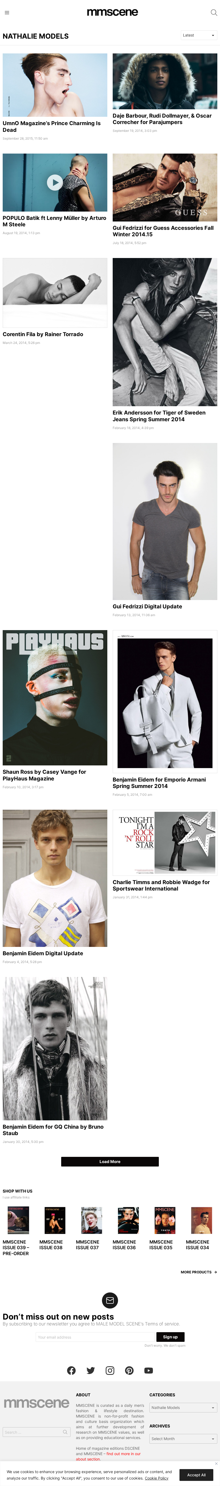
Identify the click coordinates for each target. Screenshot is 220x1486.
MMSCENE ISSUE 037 (87, 1244)
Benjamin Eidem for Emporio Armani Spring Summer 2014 (159, 782)
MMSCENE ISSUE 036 (124, 1244)
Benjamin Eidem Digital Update (43, 953)
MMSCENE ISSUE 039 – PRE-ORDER (16, 1247)
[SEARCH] (214, 12)
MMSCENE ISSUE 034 (197, 1244)
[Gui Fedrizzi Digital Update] (165, 521)
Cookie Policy (156, 1478)
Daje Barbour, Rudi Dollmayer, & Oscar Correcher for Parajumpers (162, 118)
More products (196, 1272)
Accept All (196, 1475)
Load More (110, 1161)
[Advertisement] (55, 480)
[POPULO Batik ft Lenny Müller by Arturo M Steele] (55, 183)
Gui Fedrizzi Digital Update (147, 606)
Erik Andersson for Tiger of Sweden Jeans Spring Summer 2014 (159, 415)
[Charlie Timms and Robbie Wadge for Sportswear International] (165, 843)
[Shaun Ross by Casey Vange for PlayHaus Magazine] (55, 697)
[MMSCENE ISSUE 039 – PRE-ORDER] (18, 1220)
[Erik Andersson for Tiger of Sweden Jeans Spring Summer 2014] (165, 332)
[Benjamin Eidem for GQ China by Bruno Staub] (55, 1048)
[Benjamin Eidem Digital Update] (55, 878)
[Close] (216, 1463)
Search (65, 1433)
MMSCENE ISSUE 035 (161, 1244)
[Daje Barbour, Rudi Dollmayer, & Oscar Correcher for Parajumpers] (165, 81)
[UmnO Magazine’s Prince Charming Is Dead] (55, 85)
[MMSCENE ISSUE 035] (165, 1220)
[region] (110, 1473)
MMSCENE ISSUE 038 (51, 1244)
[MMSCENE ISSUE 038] (55, 1220)
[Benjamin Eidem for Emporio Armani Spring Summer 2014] (165, 701)
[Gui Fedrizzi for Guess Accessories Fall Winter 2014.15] (165, 187)
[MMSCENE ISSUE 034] (201, 1220)
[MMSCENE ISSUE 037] (91, 1220)
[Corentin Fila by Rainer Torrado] (55, 293)
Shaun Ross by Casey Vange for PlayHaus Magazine (44, 775)
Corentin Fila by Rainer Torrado (43, 334)
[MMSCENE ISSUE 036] (128, 1220)
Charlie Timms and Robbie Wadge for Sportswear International (161, 885)
